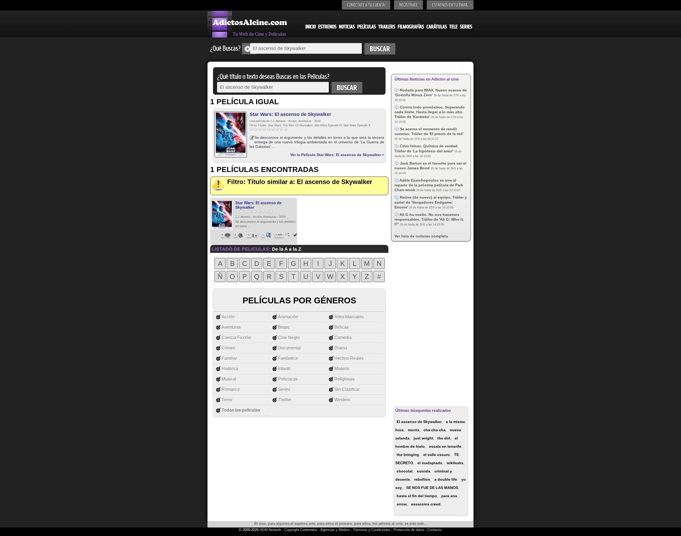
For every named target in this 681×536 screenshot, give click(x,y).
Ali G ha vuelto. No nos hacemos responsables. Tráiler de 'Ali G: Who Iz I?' (429, 219)
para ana (449, 496)
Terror (227, 399)
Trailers (386, 26)
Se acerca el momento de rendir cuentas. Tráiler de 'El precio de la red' (429, 131)
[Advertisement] (431, 323)
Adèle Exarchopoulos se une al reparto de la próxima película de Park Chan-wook (429, 185)
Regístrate (408, 5)
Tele (453, 26)
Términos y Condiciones (372, 530)
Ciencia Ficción (236, 337)
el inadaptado (429, 463)
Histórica (230, 368)
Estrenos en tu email (450, 5)
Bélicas (341, 327)
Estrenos (327, 26)
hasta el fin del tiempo (417, 496)
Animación (288, 317)
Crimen (228, 348)
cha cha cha (434, 430)
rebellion (422, 479)
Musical (229, 379)
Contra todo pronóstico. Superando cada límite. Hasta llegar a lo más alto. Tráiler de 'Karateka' (430, 112)
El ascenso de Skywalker (419, 422)
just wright (423, 438)
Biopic (284, 327)
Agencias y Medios (335, 530)
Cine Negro (289, 337)
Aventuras (231, 327)
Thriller (284, 399)
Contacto (434, 530)
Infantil (284, 368)
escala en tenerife (445, 446)
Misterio (341, 368)
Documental (289, 348)
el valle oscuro (436, 455)
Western (342, 399)
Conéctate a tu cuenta (366, 5)
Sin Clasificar (347, 389)
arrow (402, 504)
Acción (228, 317)
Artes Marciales (349, 317)
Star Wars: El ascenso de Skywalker (290, 114)
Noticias (347, 26)
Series (466, 26)
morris (413, 430)
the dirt (443, 438)
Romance (231, 389)
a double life (445, 479)
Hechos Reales (349, 358)
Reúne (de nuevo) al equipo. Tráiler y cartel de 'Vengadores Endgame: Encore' (431, 202)
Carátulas (436, 26)
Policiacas (288, 379)
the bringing (408, 455)
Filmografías (411, 26)
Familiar (229, 358)
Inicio (310, 26)
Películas (366, 26)
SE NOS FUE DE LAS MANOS (432, 487)
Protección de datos (408, 530)
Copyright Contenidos (300, 530)
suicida (423, 471)
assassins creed (426, 504)
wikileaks (455, 463)
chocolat (405, 471)
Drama (340, 348)
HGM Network (270, 530)
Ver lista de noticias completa (421, 236)
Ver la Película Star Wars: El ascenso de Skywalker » (337, 155)
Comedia (343, 337)
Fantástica (288, 358)
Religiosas (344, 379)
